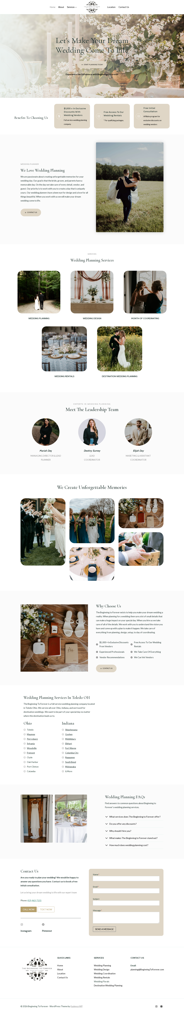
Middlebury (70, 739)
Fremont (31, 753)
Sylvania (31, 743)
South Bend (70, 762)
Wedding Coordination (105, 973)
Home (52, 7)
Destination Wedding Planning (108, 985)
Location (111, 7)
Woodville (32, 748)
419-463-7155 (34, 900)
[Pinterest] (161, 1006)
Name (96, 874)
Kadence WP (76, 1006)
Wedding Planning (102, 965)
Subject (96, 899)
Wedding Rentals (102, 977)
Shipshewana (71, 729)
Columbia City (71, 753)
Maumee (31, 734)
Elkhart (68, 743)
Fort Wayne (70, 748)
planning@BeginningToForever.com (147, 969)
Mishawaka (70, 766)
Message (97, 910)
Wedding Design (101, 969)
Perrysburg (32, 739)
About (61, 7)
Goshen (68, 734)
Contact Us (124, 7)
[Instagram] (156, 1006)
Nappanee (70, 757)
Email (96, 886)
